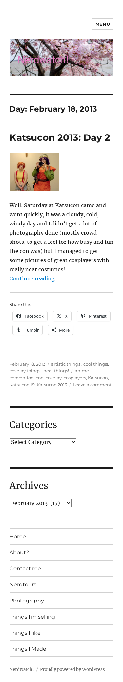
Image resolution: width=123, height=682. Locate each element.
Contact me (25, 568)
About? (19, 552)
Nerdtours (23, 585)
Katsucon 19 (22, 384)
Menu (102, 24)
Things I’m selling (32, 617)
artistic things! (66, 364)
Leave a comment (92, 384)
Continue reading (32, 278)
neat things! (56, 370)
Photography (27, 601)
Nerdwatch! (22, 669)
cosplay (54, 377)
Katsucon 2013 (52, 384)
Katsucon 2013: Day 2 (60, 137)
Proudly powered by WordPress (72, 669)
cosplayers (75, 377)
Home (18, 536)
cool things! (95, 364)
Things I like (25, 633)
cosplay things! (25, 370)
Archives (29, 486)
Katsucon (98, 377)
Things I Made (28, 649)
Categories (33, 425)
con (40, 377)
